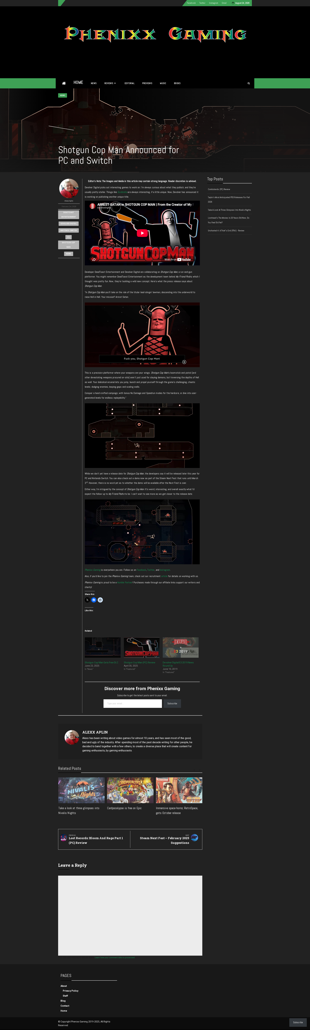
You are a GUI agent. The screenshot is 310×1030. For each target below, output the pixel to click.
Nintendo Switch (68, 230)
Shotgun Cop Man (68, 245)
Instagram (213, 3)
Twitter (202, 3)
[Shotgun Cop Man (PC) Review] (142, 647)
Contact (65, 1006)
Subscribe (172, 703)
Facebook (191, 3)
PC (68, 237)
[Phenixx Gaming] (64, 83)
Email (224, 3)
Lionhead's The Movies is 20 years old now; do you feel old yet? (228, 220)
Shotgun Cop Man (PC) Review (139, 662)
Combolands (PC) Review (219, 189)
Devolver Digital (69, 224)
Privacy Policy (70, 991)
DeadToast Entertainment (68, 214)
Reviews (108, 83)
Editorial (130, 83)
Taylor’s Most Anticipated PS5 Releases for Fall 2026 (229, 199)
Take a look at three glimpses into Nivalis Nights (229, 210)
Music (163, 83)
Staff (65, 996)
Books (177, 83)
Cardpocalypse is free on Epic (124, 808)
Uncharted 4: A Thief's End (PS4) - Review (226, 230)
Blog (63, 1001)
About (64, 986)
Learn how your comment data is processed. (115, 957)
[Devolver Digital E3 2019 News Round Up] (181, 647)
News (94, 83)
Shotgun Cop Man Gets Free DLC (101, 662)
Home (78, 82)
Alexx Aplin (69, 201)
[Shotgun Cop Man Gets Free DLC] (103, 647)
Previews (147, 83)
